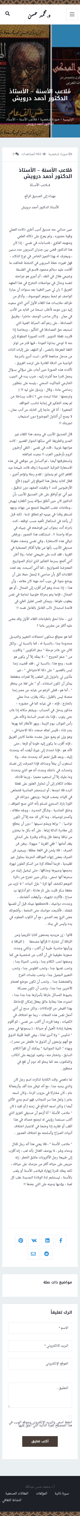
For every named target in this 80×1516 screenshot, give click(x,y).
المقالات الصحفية (16, 1494)
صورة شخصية (58, 154)
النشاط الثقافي (11, 1500)
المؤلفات (41, 1494)
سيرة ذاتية (62, 1494)
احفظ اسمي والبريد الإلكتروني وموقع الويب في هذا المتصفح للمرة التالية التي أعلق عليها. (40, 1424)
